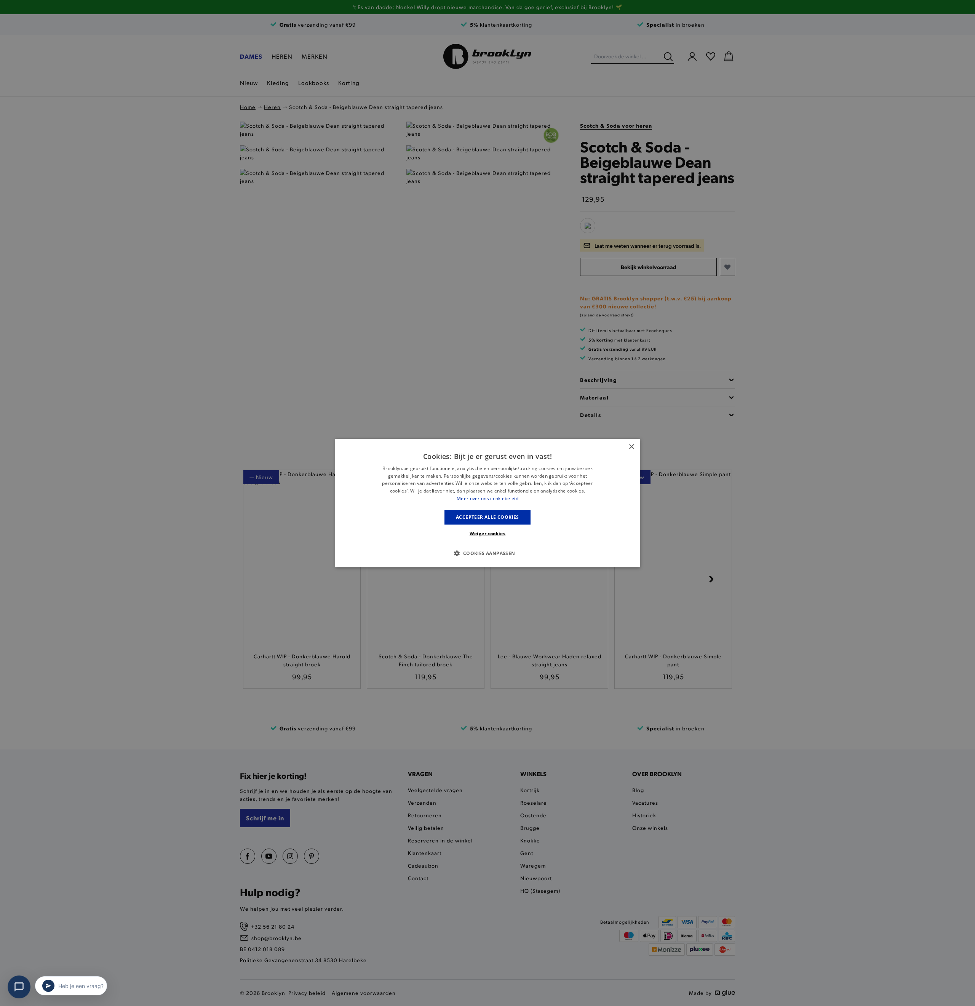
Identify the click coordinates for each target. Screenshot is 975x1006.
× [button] (631, 447)
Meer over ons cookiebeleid (487, 498)
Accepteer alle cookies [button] (487, 517)
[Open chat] (19, 987)
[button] (487, 553)
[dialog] (487, 503)
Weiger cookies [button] (488, 533)
